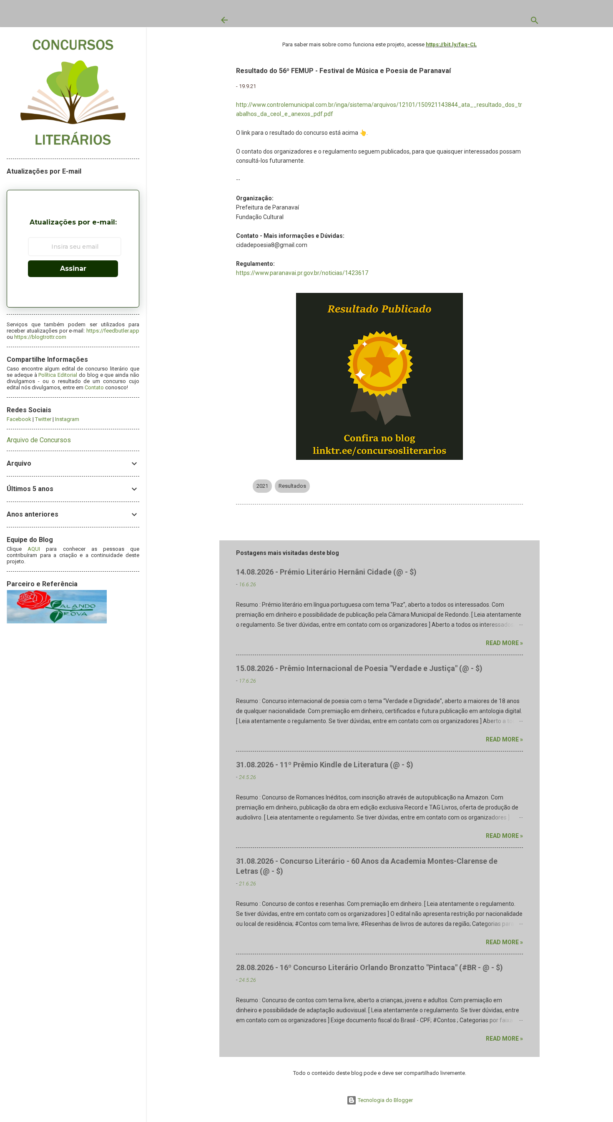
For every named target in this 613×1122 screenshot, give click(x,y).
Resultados (292, 486)
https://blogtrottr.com (40, 337)
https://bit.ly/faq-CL (451, 44)
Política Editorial (57, 375)
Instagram (67, 419)
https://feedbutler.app (112, 331)
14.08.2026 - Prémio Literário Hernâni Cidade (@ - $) (326, 571)
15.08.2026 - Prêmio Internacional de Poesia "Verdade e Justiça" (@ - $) (359, 668)
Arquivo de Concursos (39, 440)
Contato (94, 387)
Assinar (73, 268)
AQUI (34, 549)
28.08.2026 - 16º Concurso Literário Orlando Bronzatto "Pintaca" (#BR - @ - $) (369, 967)
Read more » (504, 643)
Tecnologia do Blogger (385, 1100)
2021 (262, 486)
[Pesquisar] (535, 22)
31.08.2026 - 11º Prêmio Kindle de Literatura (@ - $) (324, 764)
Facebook (19, 419)
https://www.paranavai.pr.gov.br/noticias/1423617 (302, 273)
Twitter (43, 419)
